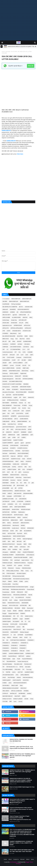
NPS (29, 547)
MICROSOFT (16, 523)
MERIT (21, 520)
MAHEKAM (5, 507)
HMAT (16, 461)
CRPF (10, 362)
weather (29, 693)
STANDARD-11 (15, 643)
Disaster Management (8, 378)
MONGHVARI (30, 528)
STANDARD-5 (6, 648)
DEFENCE (5, 370)
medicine (25, 517)
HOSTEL (14, 466)
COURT (13, 360)
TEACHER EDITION (11, 661)
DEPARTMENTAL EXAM (14, 370)
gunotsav (28, 442)
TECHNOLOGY (27, 664)
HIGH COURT (6, 458)
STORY (28, 651)
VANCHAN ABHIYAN (28, 677)
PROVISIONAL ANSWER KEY (19, 595)
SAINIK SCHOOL (29, 616)
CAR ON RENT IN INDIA (15, 346)
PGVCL (27, 571)
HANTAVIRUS (12, 453)
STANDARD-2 (6, 645)
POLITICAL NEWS (7, 584)
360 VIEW (5, 301)
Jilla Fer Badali (20, 485)
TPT (23, 669)
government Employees (8, 426)
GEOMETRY (13, 416)
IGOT (8, 472)
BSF (9, 341)
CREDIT (29, 360)
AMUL (30, 317)
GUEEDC (24, 437)
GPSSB (29, 429)
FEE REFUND (14, 402)
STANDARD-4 (23, 645)
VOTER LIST (5, 693)
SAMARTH (15, 619)
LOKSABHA (10, 504)
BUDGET (19, 341)
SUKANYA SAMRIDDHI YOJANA (16, 653)
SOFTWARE (20, 635)
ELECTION (8, 394)
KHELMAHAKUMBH (28, 493)
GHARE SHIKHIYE (24, 418)
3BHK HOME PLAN (13, 301)
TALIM (18, 659)
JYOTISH (20, 488)
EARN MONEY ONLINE (25, 386)
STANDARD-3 (14, 645)
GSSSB (13, 437)
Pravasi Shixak (30, 589)
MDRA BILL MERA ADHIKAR (9, 517)
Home (3, 51)
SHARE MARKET (14, 632)
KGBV (28, 491)
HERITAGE (20, 456)
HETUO (26, 456)
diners (27, 859)
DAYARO (18, 368)
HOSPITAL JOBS (6, 466)
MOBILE (23, 525)
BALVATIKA (20, 336)
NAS (14, 539)
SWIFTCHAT (21, 656)
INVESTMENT (6, 483)
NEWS (25, 544)
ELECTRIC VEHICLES (7, 397)
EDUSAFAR (31, 392)
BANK (26, 336)
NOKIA (16, 547)
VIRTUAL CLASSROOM (16, 691)
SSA (3, 640)
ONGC (19, 552)
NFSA (30, 544)
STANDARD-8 (6, 651)
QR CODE (5, 600)
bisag (12, 338)
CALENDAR (12, 344)
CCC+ (24, 349)
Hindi (23, 458)
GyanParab (5, 448)
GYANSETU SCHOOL (22, 448)
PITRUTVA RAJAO (11, 573)
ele (3, 394)
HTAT (4, 469)
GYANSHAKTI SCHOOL (8, 450)
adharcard (5, 309)
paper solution (25, 560)
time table (27, 667)
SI (11, 635)
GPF (3, 429)
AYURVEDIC (5, 333)
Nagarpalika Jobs (7, 536)
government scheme (21, 426)
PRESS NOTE (20, 592)
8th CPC (21, 306)
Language (9, 496)
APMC (26, 322)
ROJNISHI (23, 613)
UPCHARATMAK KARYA (8, 675)
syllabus (28, 656)
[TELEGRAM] (27, 722)
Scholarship (5, 624)
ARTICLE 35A (27, 325)
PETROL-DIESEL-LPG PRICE (12, 571)
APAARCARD (14, 322)
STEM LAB (22, 651)
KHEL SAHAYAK (17, 493)
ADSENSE (12, 312)
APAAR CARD (6, 322)
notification (22, 547)
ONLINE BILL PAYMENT (8, 555)
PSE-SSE (30, 595)
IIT (15, 472)
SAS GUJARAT (16, 621)
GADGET (28, 410)
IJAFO (20, 472)
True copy (28, 669)
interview (25, 480)
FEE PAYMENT (6, 402)
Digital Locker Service (8, 376)
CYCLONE (18, 365)
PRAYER (13, 592)
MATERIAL (14, 512)
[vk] (27, 719)
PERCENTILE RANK (26, 568)
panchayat (17, 560)
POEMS (21, 581)
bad (20, 333)
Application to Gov (7, 325)
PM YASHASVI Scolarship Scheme (21, 579)
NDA (9, 541)
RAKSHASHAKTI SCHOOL (14, 603)
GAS (8, 413)
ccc (7, 349)
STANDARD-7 (23, 648)
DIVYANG (5, 381)
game (4, 413)
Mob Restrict (16, 525)
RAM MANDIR (25, 603)
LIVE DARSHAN (22, 499)
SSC (7, 640)
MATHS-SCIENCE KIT (7, 515)
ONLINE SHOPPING (7, 557)
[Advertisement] (18, 20)
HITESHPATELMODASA (8, 461)
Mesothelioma (28, 520)
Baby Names (13, 333)
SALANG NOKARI (7, 619)
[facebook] (10, 711)
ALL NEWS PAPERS (16, 317)
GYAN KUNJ (5, 445)
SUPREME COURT (30, 653)
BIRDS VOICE (6, 338)
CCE (28, 349)
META (4, 523)
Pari (32, 560)
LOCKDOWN (20, 501)
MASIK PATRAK (15, 509)
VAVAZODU (26, 680)
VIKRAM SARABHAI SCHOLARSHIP (10, 688)
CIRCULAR (12, 354)
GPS (8, 429)
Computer (18, 357)
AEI (17, 312)
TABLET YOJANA (6, 659)
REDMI (23, 608)
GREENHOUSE (11, 434)
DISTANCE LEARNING (28, 378)
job (12, 488)
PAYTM (4, 568)
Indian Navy (18, 477)
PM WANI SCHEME (7, 579)
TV (3, 672)
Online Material (30, 555)
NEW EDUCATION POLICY (9, 544)
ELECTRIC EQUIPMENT (18, 394)
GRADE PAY (9, 432)
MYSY (25, 533)
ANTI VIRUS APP (22, 320)
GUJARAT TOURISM (18, 440)
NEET (13, 541)
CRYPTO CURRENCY (18, 362)
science (18, 627)
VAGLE (4, 677)
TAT (3, 661)
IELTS (4, 472)
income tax (26, 472)
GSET (31, 434)
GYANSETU (12, 448)
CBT (4, 349)
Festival (21, 402)
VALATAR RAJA (11, 677)
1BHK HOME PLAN (15, 298)
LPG (16, 504)
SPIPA (21, 637)
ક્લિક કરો (30, 66)
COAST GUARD (10, 357)
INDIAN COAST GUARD (8, 477)
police (26, 581)
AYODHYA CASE (26, 330)
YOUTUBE (5, 701)
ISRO (25, 483)
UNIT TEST (20, 672)
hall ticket (8, 51)
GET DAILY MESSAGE (7, 418)
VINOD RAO (23, 688)
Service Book (30, 629)
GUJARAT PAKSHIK (7, 440)
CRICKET (5, 362)
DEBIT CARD (26, 368)
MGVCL (9, 523)
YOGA (31, 699)
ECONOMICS (15, 389)
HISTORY (29, 458)
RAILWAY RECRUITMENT (25, 600)
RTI (18, 616)
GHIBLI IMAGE (6, 421)
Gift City (13, 421)
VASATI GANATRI (17, 680)
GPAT (29, 426)
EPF (20, 397)
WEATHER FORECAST (7, 696)
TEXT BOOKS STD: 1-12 (11, 667)
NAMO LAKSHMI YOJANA (19, 536)
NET (24, 541)
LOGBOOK (27, 501)
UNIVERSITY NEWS (29, 672)
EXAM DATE (31, 397)
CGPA (24, 352)
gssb (9, 437)
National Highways (27, 539)
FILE (29, 402)
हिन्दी (10, 701)
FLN (19, 408)
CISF (18, 354)
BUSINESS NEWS (27, 341)
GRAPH (4, 434)
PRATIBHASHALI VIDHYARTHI (18, 589)
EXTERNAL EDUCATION (12, 400)
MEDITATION (6, 520)
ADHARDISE (12, 309)
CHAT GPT (5, 354)
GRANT (30, 432)
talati (13, 659)
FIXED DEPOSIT (6, 408)
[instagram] (27, 711)
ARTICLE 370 (6, 328)
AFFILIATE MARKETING (25, 312)
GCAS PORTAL (19, 413)
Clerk (26, 354)
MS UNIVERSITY (27, 531)
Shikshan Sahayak (24, 632)
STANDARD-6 (14, 648)
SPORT (26, 637)
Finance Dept (17, 405)
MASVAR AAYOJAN (25, 509)
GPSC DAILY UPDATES (20, 429)
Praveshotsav (6, 592)
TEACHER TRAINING (7, 664)
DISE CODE (18, 378)
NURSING (15, 549)
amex (32, 859)
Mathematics (21, 512)
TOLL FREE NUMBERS (7, 669)
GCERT (26, 413)
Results (9, 611)
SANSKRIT (27, 619)
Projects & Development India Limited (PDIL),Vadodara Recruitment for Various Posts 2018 (21, 809)
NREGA (4, 549)
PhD (4, 573)
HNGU (22, 461)
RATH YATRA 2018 (13, 605)
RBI (29, 605)
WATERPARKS (22, 693)
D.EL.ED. (24, 365)
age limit (15, 314)
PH (31, 571)
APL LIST (21, 322)
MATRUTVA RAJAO (18, 515)
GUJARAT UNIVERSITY (8, 442)
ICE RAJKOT (29, 469)
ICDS (23, 469)
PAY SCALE (26, 565)
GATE (13, 413)
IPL (17, 483)
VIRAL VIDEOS (6, 691)
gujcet (22, 442)
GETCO (16, 418)
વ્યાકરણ (20, 701)
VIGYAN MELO (6, 685)
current (12, 365)
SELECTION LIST (17, 629)
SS (30, 637)
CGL (20, 352)
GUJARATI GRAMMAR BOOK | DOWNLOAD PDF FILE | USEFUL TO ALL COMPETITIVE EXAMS (21, 843)
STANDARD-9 (14, 651)
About (10, 859)
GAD (23, 410)
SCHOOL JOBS (13, 624)
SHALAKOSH (6, 632)
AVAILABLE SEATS (16, 330)
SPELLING (15, 637)
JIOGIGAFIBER (6, 488)
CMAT (31, 354)
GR (3, 432)
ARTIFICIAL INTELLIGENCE (17, 328)
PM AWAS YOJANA (21, 573)
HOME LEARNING (7, 464)
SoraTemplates (13, 862)
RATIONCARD (23, 605)
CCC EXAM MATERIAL (15, 349)
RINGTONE (27, 611)
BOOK (28, 338)
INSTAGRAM (5, 480)
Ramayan (5, 605)
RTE (14, 616)
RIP (33, 611)
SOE (15, 635)
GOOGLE (20, 424)
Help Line (13, 456)
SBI (22, 621)
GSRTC (4, 437)
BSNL (14, 341)
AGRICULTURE (22, 314)
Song (4, 637)
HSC (30, 466)
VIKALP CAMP (14, 685)
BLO (17, 338)
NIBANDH (5, 547)
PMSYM (15, 581)
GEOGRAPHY (6, 416)
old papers (5, 552)
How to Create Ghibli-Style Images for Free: (22, 787)
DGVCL (32, 370)
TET (3, 667)
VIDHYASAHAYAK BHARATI (20, 683)
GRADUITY (16, 432)
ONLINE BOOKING (20, 555)
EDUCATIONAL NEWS (21, 392)
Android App (6, 320)
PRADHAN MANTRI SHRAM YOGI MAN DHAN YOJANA (15, 587)
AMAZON (25, 317)
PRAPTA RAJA (6, 589)
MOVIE (12, 531)
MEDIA (19, 517)
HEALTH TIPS (6, 456)
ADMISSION (5, 312)
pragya (32, 587)
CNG (4, 357)
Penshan (18, 568)
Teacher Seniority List (22, 661)
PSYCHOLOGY (6, 597)
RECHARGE (17, 608)
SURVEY (4, 656)
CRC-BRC (24, 360)
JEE (14, 485)
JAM (33, 483)
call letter (20, 344)
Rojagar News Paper (13, 613)
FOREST (4, 410)
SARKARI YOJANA (7, 621)
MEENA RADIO (14, 520)
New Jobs (19, 544)
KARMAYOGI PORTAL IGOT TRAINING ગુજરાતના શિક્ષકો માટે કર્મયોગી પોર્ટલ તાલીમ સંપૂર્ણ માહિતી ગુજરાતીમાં (22, 755)
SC (25, 621)
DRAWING (25, 384)
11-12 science (6, 298)
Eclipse (8, 389)
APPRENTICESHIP (18, 325)
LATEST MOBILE (17, 496)
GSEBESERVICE (25, 434)
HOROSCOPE (24, 464)
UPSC (17, 675)
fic (25, 402)
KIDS (4, 496)
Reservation (30, 608)
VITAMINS (26, 691)
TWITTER (8, 672)
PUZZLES (28, 597)
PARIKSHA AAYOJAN (7, 563)
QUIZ (10, 600)
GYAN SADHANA (14, 445)
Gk (29, 421)
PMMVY (10, 581)
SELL (24, 629)
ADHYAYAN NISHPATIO (23, 309)
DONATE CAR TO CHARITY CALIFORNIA (12, 384)
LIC (16, 499)
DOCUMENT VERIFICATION (15, 381)
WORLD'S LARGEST (17, 699)
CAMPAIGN (5, 346)
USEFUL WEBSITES (24, 675)
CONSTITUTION (27, 357)
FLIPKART (14, 408)
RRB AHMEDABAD (7, 616)
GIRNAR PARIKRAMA (22, 421)
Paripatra (30, 563)
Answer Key (14, 320)
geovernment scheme (23, 416)
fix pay (30, 405)
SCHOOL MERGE (23, 624)
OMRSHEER (12, 552)
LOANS (13, 501)
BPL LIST (5, 341)
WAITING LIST (13, 693)
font (29, 408)
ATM (4, 330)
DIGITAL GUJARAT (14, 373)
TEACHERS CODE (18, 664)
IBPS (19, 469)
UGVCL (14, 672)
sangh (21, 619)
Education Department (25, 389)
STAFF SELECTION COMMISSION (17, 640)
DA (29, 365)
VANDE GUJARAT (7, 680)
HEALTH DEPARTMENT (23, 453)
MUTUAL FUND (11, 533)
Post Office (15, 584)
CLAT (22, 354)
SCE (29, 621)
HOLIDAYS (28, 461)
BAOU (31, 336)
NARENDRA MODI (7, 539)
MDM (26, 515)
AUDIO (8, 330)
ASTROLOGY (28, 328)
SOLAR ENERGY (28, 635)
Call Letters (27, 344)
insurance (12, 480)
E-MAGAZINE (15, 386)
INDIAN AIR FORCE (14, 474)
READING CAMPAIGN (8, 608)
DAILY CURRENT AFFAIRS (8, 368)
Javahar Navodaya (7, 485)
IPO (21, 483)
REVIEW (15, 611)
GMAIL (4, 424)
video (10, 683)
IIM (12, 472)
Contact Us (16, 859)
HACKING (17, 450)
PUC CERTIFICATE (20, 597)
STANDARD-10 (6, 643)
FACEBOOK (23, 400)
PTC (12, 597)
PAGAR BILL (5, 560)
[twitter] (10, 715)
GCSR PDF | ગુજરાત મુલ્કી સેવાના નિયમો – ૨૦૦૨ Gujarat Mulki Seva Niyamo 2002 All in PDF (21, 747)
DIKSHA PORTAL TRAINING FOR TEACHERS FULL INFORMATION (21, 740)
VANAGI (19, 677)
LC (24, 496)
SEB (23, 627)
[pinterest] (10, 719)
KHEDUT (10, 493)
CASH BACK (26, 346)
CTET (26, 362)
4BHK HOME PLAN (24, 301)
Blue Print (22, 338)
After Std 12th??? (6, 314)
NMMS (10, 547)
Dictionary (5, 373)
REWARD (21, 611)
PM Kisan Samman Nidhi (18, 576)
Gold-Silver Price (12, 424)
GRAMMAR (23, 432)
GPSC (12, 429)
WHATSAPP (17, 696)
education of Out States (8, 392)
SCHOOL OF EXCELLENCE (9, 627)
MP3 (17, 531)
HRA (26, 466)
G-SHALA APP (16, 410)
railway (15, 600)
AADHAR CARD (28, 306)
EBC (3, 389)
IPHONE (13, 483)
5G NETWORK (6, 304)
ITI (29, 483)
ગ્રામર (15, 701)
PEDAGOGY (11, 568)
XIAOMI (26, 699)
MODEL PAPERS (6, 528)
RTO (22, 616)
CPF (18, 360)
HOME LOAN (16, 464)
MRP (21, 531)
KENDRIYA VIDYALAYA (20, 491)
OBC (20, 549)
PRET (26, 592)
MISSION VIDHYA (7, 525)
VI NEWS (4, 683)
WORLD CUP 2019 (7, 699)
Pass (4, 565)
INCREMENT (5, 474)
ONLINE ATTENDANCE (28, 552)
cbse (32, 346)
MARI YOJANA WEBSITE (20, 507)
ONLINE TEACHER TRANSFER (20, 557)
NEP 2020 (19, 541)
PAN (11, 560)
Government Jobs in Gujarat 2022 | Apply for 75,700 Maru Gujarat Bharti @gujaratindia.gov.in (22, 800)
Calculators (5, 344)
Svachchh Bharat (12, 656)
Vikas (21, 685)
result (4, 611)
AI (28, 314)
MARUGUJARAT (6, 509)
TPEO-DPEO (17, 669)
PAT (15, 565)
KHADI (4, 493)
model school (15, 528)
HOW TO (20, 466)
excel (4, 400)
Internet (19, 480)
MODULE (23, 528)
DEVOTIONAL (25, 370)
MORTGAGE (5, 531)
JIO (26, 485)
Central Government (7, 352)
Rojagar (4, 613)
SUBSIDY (5, 653)
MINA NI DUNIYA (25, 523)
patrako (20, 565)
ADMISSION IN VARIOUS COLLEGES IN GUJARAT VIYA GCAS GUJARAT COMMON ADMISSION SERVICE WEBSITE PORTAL (21, 780)
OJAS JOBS (26, 549)
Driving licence (6, 386)
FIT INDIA (24, 405)
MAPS (11, 507)
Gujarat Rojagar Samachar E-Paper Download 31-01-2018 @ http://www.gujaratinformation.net (20, 817)
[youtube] (10, 722)
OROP (30, 557)
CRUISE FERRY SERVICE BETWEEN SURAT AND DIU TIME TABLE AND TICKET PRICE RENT (22, 850)
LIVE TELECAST (6, 501)
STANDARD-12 (24, 643)
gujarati (17, 442)
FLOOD (24, 408)
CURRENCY (5, 365)
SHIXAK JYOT (6, 635)
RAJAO (4, 603)
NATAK (19, 539)
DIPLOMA (25, 376)
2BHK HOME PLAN (26, 298)
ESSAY (24, 397)
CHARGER (30, 352)
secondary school (7, 629)
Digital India (23, 373)
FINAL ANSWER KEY (7, 405)
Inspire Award (27, 477)
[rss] (27, 715)
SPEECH (9, 637)
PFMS (22, 571)
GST (18, 437)
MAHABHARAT (26, 504)
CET (15, 352)
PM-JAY (4, 581)
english (15, 397)
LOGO (4, 504)
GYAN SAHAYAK (24, 445)
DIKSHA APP (18, 376)
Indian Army (24, 474)
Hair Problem (25, 450)
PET (3, 571)
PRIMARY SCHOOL (7, 595)
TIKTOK (21, 667)
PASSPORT (9, 565)
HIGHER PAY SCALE (15, 458)
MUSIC (4, 533)
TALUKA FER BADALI (27, 659)
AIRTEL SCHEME (6, 317)
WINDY (24, 696)
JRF (15, 488)
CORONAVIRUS (6, 360)
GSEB (18, 434)
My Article (19, 533)
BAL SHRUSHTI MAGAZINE (9, 336)
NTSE (9, 549)
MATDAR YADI (6, 512)
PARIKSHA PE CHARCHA (20, 563)
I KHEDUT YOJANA (11, 469)
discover (22, 859)
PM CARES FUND (6, 576)
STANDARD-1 (31, 640)
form (9, 410)
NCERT (4, 541)
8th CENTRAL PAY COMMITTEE (10, 306)
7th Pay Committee (15, 304)
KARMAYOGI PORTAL (8, 491)
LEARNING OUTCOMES (8, 499)
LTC (20, 504)
